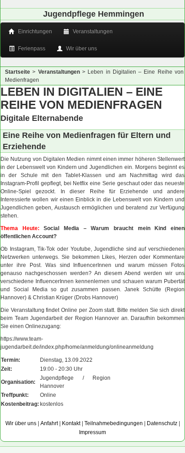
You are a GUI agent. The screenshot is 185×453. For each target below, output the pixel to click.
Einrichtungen (34, 31)
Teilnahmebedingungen (113, 423)
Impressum (92, 432)
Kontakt (71, 423)
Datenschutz (162, 423)
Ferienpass (31, 48)
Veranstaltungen (92, 31)
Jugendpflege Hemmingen (93, 13)
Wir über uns (81, 48)
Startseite (17, 72)
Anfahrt (49, 423)
